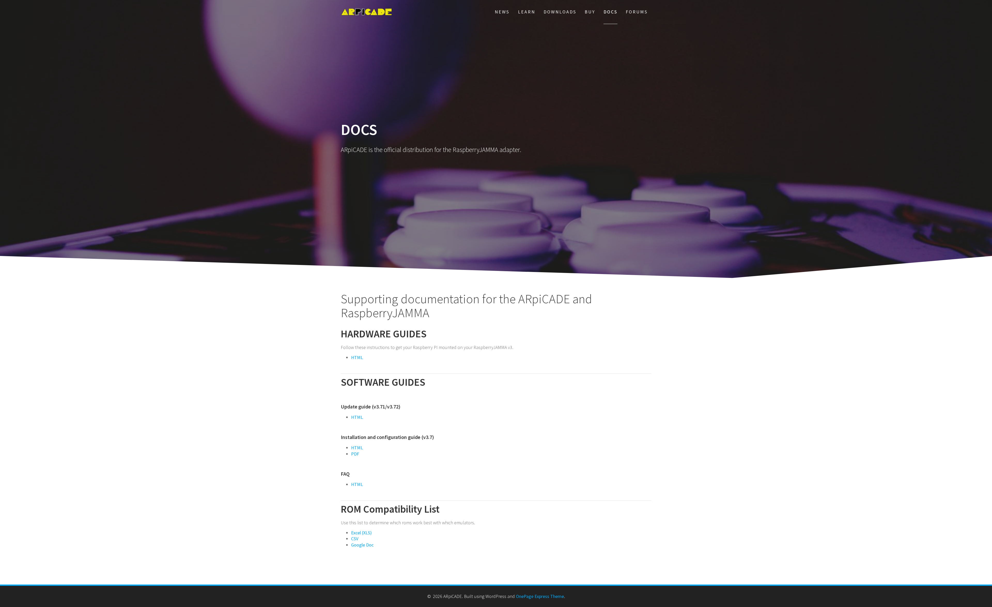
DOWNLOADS (560, 12)
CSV (354, 539)
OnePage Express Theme (540, 596)
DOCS (610, 12)
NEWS (502, 12)
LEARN (526, 12)
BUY (590, 12)
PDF (355, 454)
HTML (357, 357)
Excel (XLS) (361, 533)
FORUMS (637, 12)
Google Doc (362, 545)
